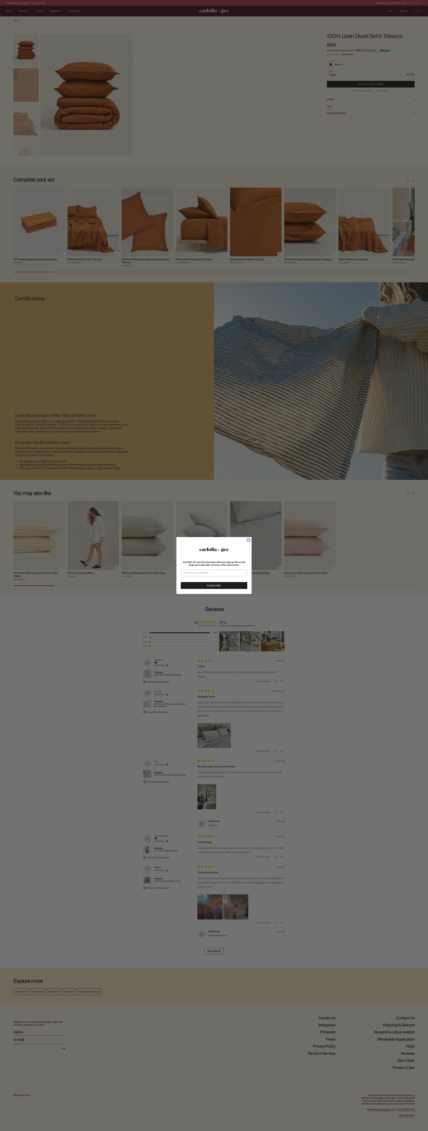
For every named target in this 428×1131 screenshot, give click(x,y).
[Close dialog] (248, 540)
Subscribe (214, 586)
